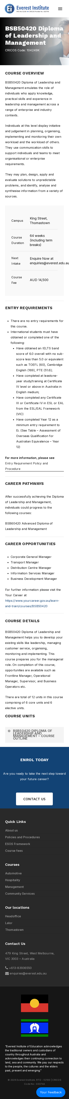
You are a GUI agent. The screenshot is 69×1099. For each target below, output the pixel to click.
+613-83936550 (20, 968)
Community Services (20, 893)
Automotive (13, 873)
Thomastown (14, 930)
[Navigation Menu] (60, 9)
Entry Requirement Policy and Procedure (26, 466)
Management (14, 887)
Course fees (14, 850)
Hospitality (12, 880)
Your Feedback (51, 1092)
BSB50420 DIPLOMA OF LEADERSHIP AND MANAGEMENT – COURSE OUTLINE (34, 734)
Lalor (8, 923)
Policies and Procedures (22, 837)
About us (11, 830)
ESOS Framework (17, 844)
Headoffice (13, 916)
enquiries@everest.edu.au (28, 973)
